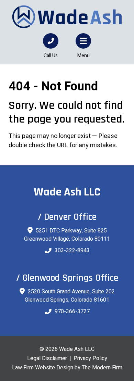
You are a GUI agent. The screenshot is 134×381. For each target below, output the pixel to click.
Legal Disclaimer (47, 358)
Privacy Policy (90, 358)
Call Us (51, 55)
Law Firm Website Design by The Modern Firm (67, 368)
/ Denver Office (67, 217)
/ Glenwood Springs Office (67, 278)
